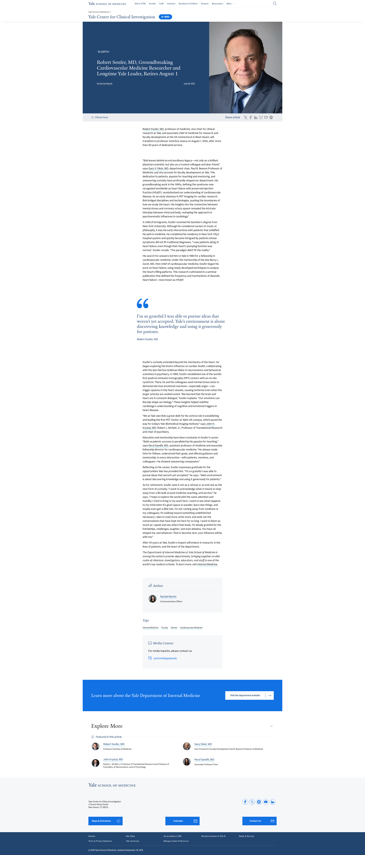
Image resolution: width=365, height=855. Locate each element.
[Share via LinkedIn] (255, 117)
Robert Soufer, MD (153, 129)
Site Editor (130, 836)
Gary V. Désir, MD (158, 168)
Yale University (132, 841)
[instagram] (259, 802)
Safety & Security (246, 836)
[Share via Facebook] (250, 117)
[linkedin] (272, 802)
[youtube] (266, 802)
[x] (252, 802)
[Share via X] (245, 117)
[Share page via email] (266, 117)
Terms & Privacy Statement (100, 841)
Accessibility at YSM (172, 836)
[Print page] (271, 117)
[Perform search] (275, 4)
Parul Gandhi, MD (158, 445)
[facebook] (245, 802)
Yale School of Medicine (98, 12)
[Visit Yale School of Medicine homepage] (111, 785)
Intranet (91, 836)
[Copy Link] (271, 726)
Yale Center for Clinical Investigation (121, 16)
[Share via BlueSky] (261, 117)
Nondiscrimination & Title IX (213, 836)
